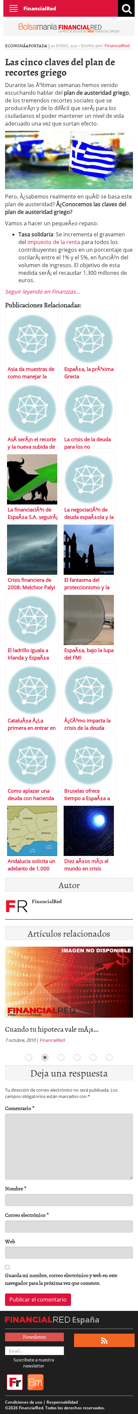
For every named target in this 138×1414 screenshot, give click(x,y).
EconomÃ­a (16, 45)
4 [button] (77, 1057)
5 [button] (93, 1057)
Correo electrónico (27, 1215)
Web (10, 1241)
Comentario (19, 1108)
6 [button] (109, 1057)
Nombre (15, 1188)
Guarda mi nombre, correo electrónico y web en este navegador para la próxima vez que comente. (61, 1279)
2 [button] (45, 1057)
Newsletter (34, 1337)
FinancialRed (39, 8)
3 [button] (61, 1057)
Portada (37, 45)
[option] (69, 997)
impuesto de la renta (53, 242)
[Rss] (104, 1340)
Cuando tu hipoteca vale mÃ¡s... (51, 1028)
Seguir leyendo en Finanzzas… (42, 291)
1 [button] (28, 1057)
